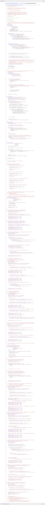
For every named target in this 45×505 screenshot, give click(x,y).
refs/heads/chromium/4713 (14, 3)
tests (21, 3)
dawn (6, 3)
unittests (24, 3)
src (19, 3)
